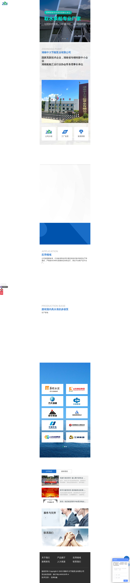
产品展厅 (61, 557)
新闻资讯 (46, 562)
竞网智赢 (54, 577)
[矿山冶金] (65, 305)
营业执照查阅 (46, 574)
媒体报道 (64, 471)
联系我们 (77, 562)
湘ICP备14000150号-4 (61, 574)
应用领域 (77, 557)
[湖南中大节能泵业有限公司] (7, 2)
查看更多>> (77, 172)
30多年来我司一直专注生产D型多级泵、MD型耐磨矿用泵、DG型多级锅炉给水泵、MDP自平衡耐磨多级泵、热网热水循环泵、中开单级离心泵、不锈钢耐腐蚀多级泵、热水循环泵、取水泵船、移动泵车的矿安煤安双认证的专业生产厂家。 (58, 72)
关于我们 (46, 557)
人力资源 (61, 562)
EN (121, 3)
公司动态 (49, 471)
